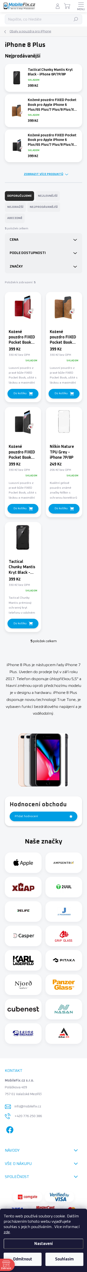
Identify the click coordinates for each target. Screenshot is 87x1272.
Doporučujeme (19, 196)
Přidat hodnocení (26, 816)
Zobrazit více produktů (43, 174)
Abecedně (14, 218)
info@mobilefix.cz (27, 1106)
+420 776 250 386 (28, 1116)
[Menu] (81, 6)
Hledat (76, 19)
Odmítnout (22, 1259)
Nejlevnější (48, 196)
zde (7, 1232)
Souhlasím (64, 1259)
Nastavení (43, 1244)
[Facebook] (9, 1129)
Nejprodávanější (44, 207)
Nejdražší (15, 207)
